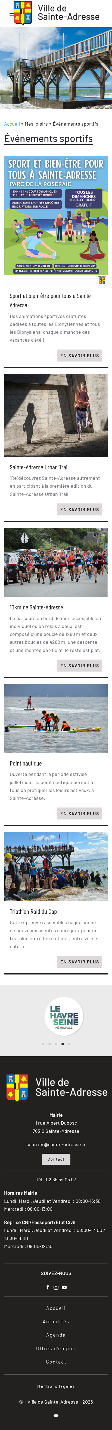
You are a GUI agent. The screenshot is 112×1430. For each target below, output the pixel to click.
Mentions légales (56, 1386)
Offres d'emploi (56, 1348)
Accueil (12, 124)
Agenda (56, 1335)
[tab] (43, 1044)
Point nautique (26, 763)
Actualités (56, 1321)
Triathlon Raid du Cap (33, 911)
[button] (56, 1415)
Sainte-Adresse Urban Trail (39, 467)
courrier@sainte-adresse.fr (56, 1144)
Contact (56, 1159)
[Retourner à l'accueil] (56, 13)
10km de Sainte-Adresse (36, 607)
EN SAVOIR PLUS (79, 355)
